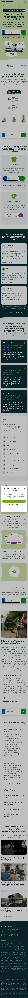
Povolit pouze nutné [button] (14, 504)
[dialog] (14, 499)
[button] (14, 509)
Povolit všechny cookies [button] (14, 501)
